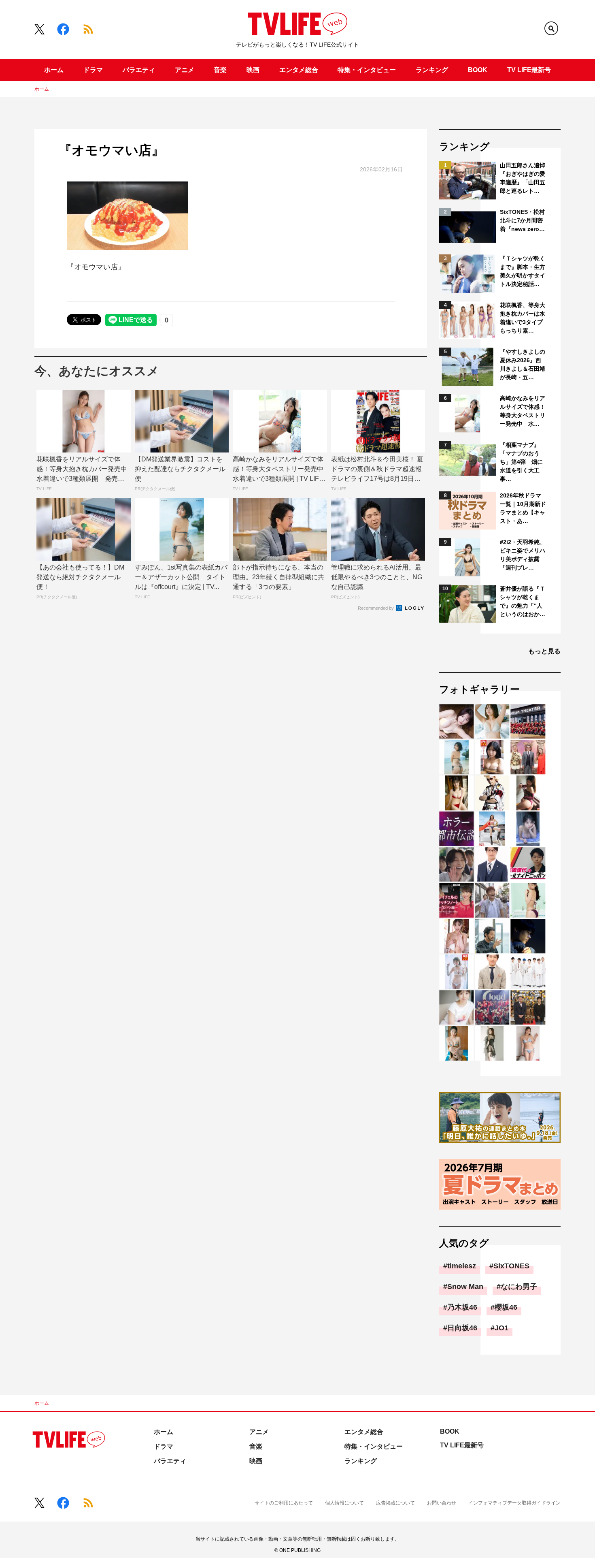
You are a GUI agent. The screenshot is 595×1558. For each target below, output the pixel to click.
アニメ (184, 69)
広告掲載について (395, 1503)
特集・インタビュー (367, 69)
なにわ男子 (519, 1287)
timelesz (461, 1266)
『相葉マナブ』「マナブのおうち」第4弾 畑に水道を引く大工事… (521, 462)
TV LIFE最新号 (529, 69)
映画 (252, 69)
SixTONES (511, 1266)
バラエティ (139, 69)
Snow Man (465, 1287)
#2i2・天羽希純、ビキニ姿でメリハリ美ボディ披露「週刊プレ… (522, 555)
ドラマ (93, 69)
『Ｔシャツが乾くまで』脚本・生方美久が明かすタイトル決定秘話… (522, 271)
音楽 (220, 69)
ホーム (54, 69)
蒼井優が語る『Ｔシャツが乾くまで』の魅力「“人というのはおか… (522, 601)
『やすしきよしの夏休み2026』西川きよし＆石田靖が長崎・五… (522, 364)
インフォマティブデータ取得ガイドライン (514, 1503)
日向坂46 (462, 1328)
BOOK (477, 69)
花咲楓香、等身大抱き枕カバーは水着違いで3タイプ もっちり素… (523, 318)
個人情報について (344, 1503)
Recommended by (376, 608)
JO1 (501, 1328)
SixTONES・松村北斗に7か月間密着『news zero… (522, 220)
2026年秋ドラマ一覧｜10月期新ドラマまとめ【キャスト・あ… (523, 508)
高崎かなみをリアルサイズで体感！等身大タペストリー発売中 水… (522, 411)
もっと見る (544, 651)
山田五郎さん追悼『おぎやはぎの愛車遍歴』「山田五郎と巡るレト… (522, 178)
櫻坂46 (506, 1307)
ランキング (432, 69)
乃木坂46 (462, 1307)
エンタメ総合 (298, 69)
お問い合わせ (441, 1503)
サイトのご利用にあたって (284, 1503)
